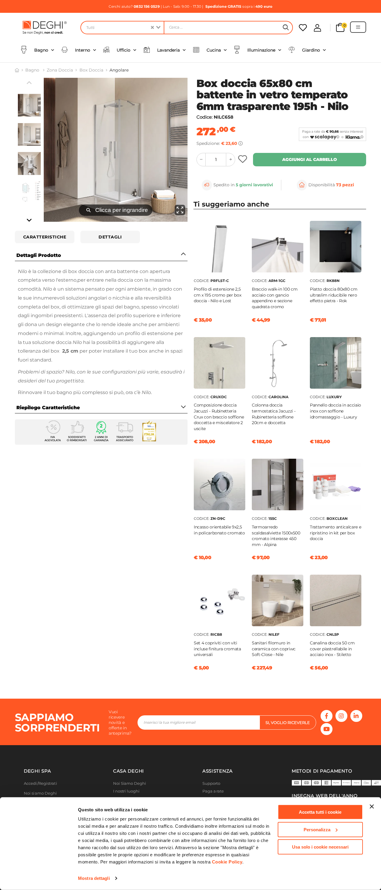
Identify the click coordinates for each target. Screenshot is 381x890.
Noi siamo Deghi (40, 793)
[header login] (317, 28)
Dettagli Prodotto (38, 255)
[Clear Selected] (152, 27)
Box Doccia (91, 70)
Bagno (32, 70)
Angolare (119, 70)
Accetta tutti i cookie (320, 812)
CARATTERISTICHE (44, 237)
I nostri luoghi (126, 791)
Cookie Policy (227, 861)
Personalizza (317, 829)
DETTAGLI (110, 237)
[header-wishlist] (303, 28)
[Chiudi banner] (372, 806)
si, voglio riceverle (288, 722)
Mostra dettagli (94, 878)
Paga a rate (213, 791)
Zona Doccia (60, 70)
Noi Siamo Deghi (129, 783)
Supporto (211, 783)
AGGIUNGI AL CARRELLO (309, 159)
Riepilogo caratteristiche (48, 407)
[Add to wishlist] (243, 159)
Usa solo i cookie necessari (320, 846)
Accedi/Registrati (40, 783)
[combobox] (122, 27)
